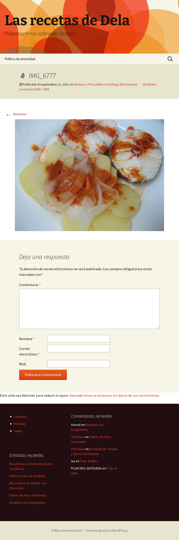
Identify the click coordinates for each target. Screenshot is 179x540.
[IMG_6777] (89, 174)
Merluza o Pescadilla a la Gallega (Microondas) (106, 84)
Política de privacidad (20, 59)
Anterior (16, 114)
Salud (18, 431)
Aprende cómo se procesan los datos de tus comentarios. (114, 395)
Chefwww (78, 437)
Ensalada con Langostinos (27, 502)
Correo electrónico (29, 351)
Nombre (27, 338)
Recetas (20, 424)
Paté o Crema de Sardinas (27, 476)
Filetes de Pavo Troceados (27, 495)
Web (22, 364)
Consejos (20, 416)
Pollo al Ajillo (88, 461)
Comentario (30, 284)
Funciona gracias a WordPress (107, 530)
